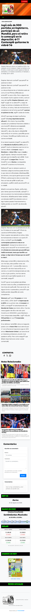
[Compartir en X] (7, 355)
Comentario (7, 458)
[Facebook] (29, 1)
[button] (19, 1)
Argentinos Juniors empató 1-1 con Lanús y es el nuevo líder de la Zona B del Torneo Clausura (15, 405)
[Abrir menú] (3, 17)
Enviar (23, 475)
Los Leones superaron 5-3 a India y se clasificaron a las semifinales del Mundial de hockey (15, 431)
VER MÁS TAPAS (15, 579)
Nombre (6, 452)
